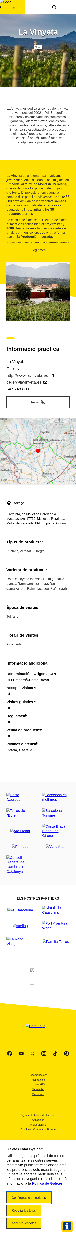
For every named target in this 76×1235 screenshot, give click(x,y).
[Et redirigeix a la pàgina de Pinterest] (66, 1053)
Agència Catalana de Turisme (38, 1115)
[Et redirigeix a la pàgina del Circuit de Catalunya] (56, 910)
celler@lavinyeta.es (23, 382)
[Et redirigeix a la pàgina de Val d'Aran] (56, 846)
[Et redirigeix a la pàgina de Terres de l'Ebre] (20, 813)
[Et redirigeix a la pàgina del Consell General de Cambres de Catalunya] (20, 864)
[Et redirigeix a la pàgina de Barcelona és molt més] (56, 797)
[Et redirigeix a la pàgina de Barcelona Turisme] (56, 813)
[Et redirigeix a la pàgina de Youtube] (21, 1053)
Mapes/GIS (38, 1084)
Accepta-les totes (24, 1223)
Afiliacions (38, 1119)
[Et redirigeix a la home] (12, 7)
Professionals (38, 1124)
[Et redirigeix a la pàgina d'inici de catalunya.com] (38, 1031)
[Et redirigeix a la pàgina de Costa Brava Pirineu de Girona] (56, 831)
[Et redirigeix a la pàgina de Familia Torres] (56, 941)
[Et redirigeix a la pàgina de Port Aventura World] (56, 926)
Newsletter (38, 1089)
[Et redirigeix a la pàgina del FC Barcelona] (20, 910)
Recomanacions (38, 1074)
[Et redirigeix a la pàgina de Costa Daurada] (20, 797)
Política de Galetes (47, 1183)
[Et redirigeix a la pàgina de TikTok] (55, 1053)
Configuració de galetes (29, 1197)
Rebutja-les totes (24, 1210)
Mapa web (38, 1094)
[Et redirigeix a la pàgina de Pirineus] (20, 846)
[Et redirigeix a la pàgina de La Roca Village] (20, 941)
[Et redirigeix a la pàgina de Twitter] (32, 1053)
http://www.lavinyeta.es (27, 375)
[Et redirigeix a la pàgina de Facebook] (9, 1053)
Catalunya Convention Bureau (38, 1129)
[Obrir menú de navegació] (68, 7)
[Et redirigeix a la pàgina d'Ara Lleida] (20, 831)
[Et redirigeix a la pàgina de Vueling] (20, 926)
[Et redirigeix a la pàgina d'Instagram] (43, 1053)
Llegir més (38, 250)
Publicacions (38, 1079)
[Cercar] (54, 7)
